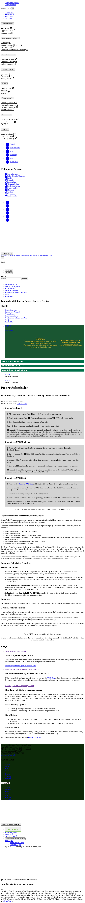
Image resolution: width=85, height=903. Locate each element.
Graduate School (7, 59)
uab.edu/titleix (7, 901)
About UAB (5, 783)
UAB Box (51, 678)
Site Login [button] (9, 841)
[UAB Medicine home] (42, 251)
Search (3, 276)
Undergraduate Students (10, 38)
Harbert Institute (7, 122)
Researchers (6, 115)
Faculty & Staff (7, 98)
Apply (7, 764)
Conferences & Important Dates (16, 292)
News (7, 770)
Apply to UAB (7, 30)
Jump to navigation (12, 3)
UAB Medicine (7, 134)
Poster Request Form (20, 666)
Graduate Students (8, 55)
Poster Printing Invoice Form (14, 370)
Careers (8, 776)
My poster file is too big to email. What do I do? (22, 669)
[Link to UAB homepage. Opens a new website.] (42, 822)
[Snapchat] (7, 216)
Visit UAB (5, 28)
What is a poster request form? (15, 651)
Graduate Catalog (8, 62)
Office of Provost (8, 103)
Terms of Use (11, 836)
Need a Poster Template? (12, 361)
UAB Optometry (7, 138)
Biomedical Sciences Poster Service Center (16, 255)
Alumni (4, 83)
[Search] (2, 257)
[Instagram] (7, 209)
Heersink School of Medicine (41, 255)
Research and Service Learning (13, 50)
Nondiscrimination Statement (11, 824)
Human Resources (8, 105)
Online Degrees (7, 64)
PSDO (8, 326)
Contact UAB (11, 832)
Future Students (7, 23)
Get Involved (6, 88)
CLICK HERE (22, 404)
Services (4, 74)
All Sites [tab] (9, 272)
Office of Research (8, 119)
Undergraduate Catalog (10, 45)
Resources (5, 76)
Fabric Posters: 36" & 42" (13, 366)
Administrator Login (17, 843)
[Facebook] (7, 202)
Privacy (9, 834)
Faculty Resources (8, 107)
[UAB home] (42, 231)
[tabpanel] (42, 278)
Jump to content (10, 5)
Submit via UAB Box (25, 484)
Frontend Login (15, 845)
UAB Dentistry (7, 136)
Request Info (6, 33)
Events (4, 93)
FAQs (7, 294)
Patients (5, 129)
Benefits (4, 90)
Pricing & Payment (35, 737)
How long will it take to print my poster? (19, 686)
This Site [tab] (9, 270)
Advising (4, 43)
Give (7, 768)
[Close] (12, 9)
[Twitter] (7, 206)
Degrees (8, 766)
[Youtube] (7, 213)
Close (4, 306)
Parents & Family (7, 69)
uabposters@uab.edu (8, 755)
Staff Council (6, 110)
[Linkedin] (7, 220)
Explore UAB (6, 253)
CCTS (4, 124)
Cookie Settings (13, 829)
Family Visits (6, 78)
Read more (9, 330)
